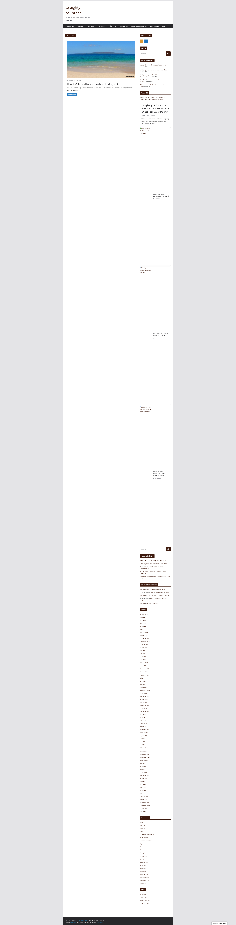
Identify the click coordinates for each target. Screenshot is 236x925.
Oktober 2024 (144, 672)
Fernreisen (143, 850)
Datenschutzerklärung (139, 26)
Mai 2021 (142, 742)
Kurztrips (143, 865)
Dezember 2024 (145, 669)
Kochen (142, 859)
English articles (144, 844)
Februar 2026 (144, 632)
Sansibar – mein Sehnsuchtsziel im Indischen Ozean (159, 473)
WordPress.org (144, 903)
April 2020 (143, 766)
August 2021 (144, 736)
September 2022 (145, 711)
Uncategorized (144, 877)
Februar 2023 (144, 702)
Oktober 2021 (144, 733)
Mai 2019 (142, 787)
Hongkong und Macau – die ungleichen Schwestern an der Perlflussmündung (155, 108)
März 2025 (143, 660)
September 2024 (145, 675)
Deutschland (144, 838)
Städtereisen (144, 874)
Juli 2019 (142, 781)
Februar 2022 (144, 723)
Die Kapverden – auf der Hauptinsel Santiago (160, 334)
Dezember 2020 (145, 754)
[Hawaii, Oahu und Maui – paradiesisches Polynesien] (101, 59)
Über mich (113, 26)
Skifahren (143, 871)
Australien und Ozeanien (147, 835)
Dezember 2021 (145, 730)
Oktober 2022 (144, 708)
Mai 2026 (142, 623)
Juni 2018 (143, 812)
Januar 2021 (143, 751)
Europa (142, 847)
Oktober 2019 (144, 772)
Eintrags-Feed (144, 897)
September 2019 (145, 775)
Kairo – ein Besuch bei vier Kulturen (158, 595)
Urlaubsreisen (144, 880)
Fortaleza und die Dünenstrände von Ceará (161, 195)
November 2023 (145, 690)
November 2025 (145, 641)
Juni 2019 (143, 784)
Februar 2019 (144, 796)
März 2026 (143, 629)
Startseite (70, 26)
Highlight (142, 853)
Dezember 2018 (145, 803)
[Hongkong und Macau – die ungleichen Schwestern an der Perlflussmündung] (155, 98)
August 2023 (144, 699)
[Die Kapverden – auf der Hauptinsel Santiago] (146, 336)
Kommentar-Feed (145, 900)
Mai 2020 (142, 763)
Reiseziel (91, 26)
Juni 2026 (143, 620)
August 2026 (144, 614)
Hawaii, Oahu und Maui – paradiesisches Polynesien (93, 84)
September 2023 (145, 696)
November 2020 (145, 757)
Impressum (124, 26)
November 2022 (145, 705)
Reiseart (80, 26)
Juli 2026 (142, 617)
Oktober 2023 (144, 693)
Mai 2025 (142, 654)
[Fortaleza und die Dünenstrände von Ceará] (146, 196)
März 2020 (143, 769)
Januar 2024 (143, 687)
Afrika (141, 822)
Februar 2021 (144, 748)
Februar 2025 (144, 663)
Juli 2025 (142, 651)
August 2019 (144, 778)
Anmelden (143, 894)
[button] (84, 26)
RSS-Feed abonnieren (157, 26)
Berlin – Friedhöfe (152, 603)
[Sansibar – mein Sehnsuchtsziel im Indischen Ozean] (146, 475)
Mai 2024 (142, 684)
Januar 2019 (143, 799)
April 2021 (143, 745)
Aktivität (102, 26)
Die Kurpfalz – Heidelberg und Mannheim (153, 65)
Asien (141, 832)
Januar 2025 (143, 666)
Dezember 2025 (145, 638)
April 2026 (143, 626)
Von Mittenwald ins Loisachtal (156, 589)
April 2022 (143, 717)
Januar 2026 (143, 635)
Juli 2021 (142, 739)
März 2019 (143, 793)
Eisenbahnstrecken (146, 841)
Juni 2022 (143, 714)
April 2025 (143, 657)
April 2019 (143, 790)
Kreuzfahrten (144, 862)
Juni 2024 (143, 681)
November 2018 (145, 806)
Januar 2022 (143, 727)
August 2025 (144, 648)
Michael (79, 80)
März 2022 (143, 720)
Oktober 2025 (144, 644)
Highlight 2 (143, 856)
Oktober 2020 (144, 760)
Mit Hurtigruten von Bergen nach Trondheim (154, 70)
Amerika (142, 828)
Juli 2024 (142, 678)
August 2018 (144, 809)
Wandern (143, 883)
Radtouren (143, 868)
